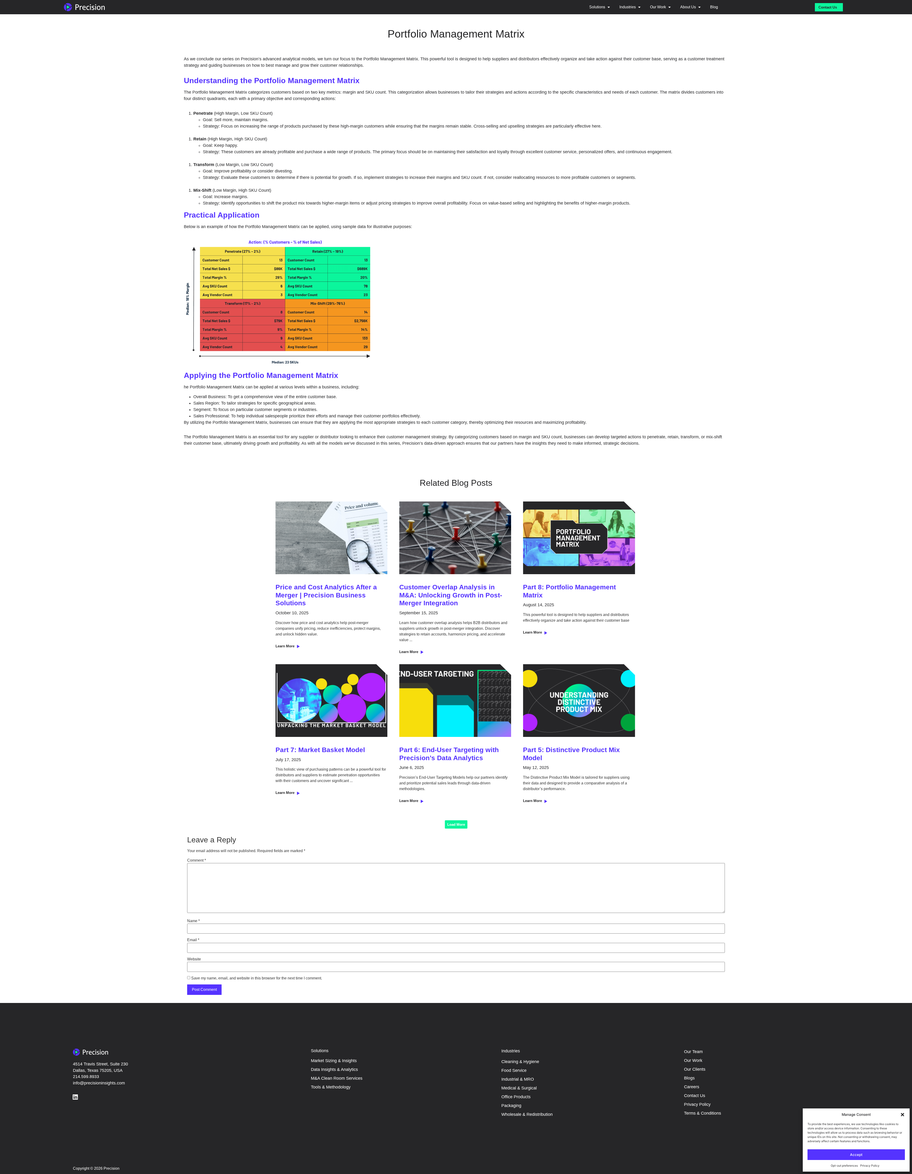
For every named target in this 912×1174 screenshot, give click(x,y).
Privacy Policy (869, 1165)
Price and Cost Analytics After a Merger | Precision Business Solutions (326, 595)
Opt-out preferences (844, 1165)
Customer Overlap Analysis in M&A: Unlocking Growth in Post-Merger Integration (450, 595)
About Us (688, 7)
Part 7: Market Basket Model (320, 750)
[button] (902, 1114)
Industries (627, 7)
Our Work (658, 7)
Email (193, 940)
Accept (856, 1154)
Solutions (597, 7)
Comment (196, 860)
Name (193, 921)
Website (194, 959)
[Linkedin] (75, 1097)
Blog (714, 7)
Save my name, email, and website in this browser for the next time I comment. (256, 978)
